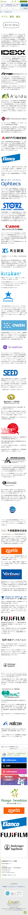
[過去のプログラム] (12, 2)
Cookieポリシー (21, 886)
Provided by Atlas (14, 907)
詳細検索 (25, 8)
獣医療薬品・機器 (8, 11)
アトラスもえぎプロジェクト (17, 910)
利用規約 (5, 886)
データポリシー (12, 886)
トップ (2, 11)
